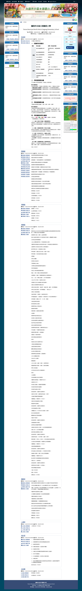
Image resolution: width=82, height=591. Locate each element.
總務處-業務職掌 (26, 228)
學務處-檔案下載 (26, 212)
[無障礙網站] (11, 65)
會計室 (23, 535)
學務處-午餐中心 (26, 216)
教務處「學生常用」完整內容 (12, 39)
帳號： (67, 39)
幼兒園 (23, 569)
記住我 (70, 44)
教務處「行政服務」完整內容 (12, 49)
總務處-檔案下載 (26, 232)
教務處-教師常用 (26, 168)
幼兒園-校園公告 (25, 575)
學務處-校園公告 (26, 210)
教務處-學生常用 (26, 166)
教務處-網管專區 (26, 164)
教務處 (23, 151)
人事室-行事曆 (25, 531)
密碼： (67, 42)
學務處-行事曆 (25, 214)
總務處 (23, 225)
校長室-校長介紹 (26, 41)
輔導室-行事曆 (25, 488)
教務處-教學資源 (26, 172)
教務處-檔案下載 (26, 161)
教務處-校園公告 (26, 157)
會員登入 (71, 47)
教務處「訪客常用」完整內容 (71, 60)
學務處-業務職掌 (26, 208)
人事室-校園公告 (26, 528)
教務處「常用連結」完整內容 (71, 90)
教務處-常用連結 (26, 159)
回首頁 (9, 1)
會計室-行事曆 (25, 545)
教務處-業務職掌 (26, 155)
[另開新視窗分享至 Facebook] (73, 20)
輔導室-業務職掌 (26, 483)
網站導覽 (15, 1)
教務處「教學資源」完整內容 (71, 70)
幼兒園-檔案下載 (25, 576)
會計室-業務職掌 (26, 539)
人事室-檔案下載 (26, 529)
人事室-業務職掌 (26, 526)
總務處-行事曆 (25, 234)
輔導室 (23, 479)
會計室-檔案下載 (26, 543)
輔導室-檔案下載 (26, 487)
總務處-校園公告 (26, 230)
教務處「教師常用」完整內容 (12, 59)
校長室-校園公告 (26, 43)
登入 (74, 1)
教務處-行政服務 (26, 174)
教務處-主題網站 (26, 170)
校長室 (23, 37)
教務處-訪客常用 (26, 176)
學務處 (23, 204)
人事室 (23, 522)
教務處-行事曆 (25, 163)
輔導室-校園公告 (26, 485)
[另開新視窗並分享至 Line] (76, 20)
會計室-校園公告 (26, 541)
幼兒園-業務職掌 (25, 573)
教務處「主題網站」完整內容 (71, 80)
